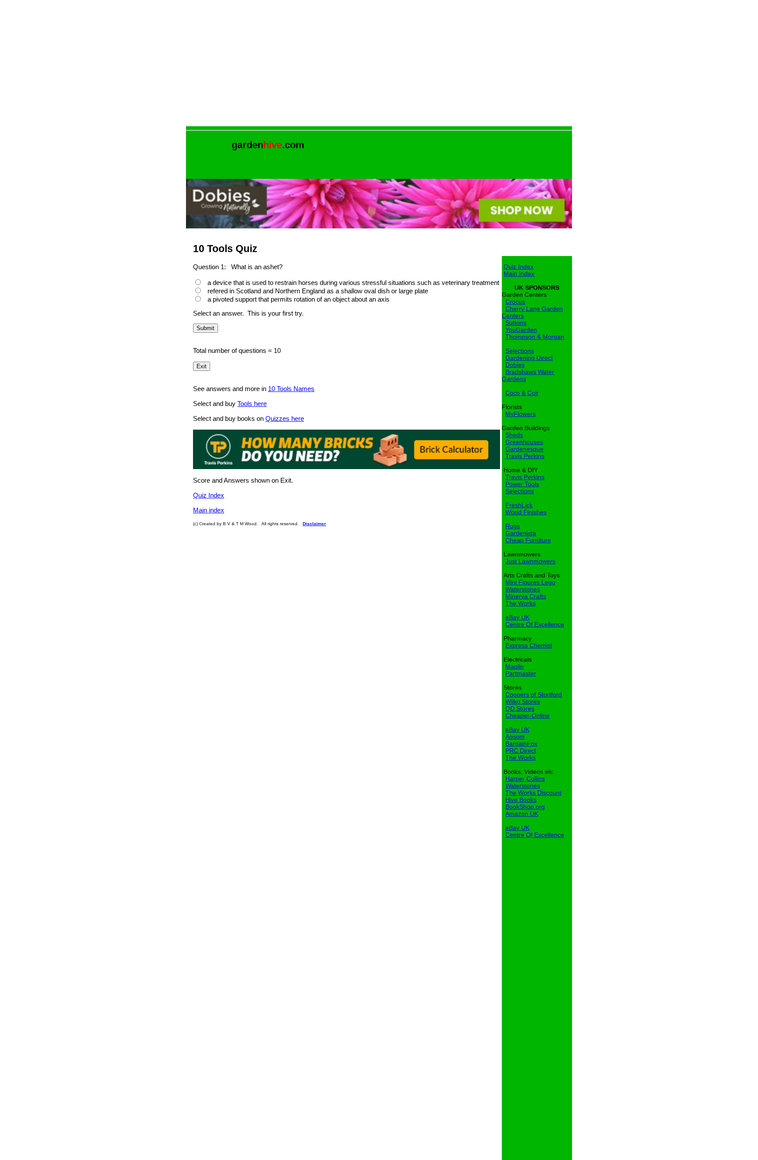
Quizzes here (284, 418)
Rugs (512, 526)
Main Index (519, 273)
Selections (519, 350)
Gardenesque (524, 448)
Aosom (515, 736)
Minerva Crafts (525, 596)
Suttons (515, 322)
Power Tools (522, 483)
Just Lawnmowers (530, 561)
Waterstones (522, 589)
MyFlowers (520, 413)
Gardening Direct (529, 357)
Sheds (514, 434)
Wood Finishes (526, 512)
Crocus (515, 301)
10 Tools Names (291, 388)
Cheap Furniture (528, 540)
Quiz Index (208, 495)
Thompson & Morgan (534, 336)
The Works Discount (533, 792)
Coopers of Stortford (533, 694)
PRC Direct (520, 750)
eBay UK (517, 617)
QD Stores (519, 708)
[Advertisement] (379, 65)
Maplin (514, 666)
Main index (208, 510)
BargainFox (521, 743)
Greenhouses (524, 441)
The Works (520, 603)
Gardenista (520, 533)
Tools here (252, 403)
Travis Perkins (524, 455)
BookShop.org (525, 806)
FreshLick (519, 505)
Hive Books (520, 799)
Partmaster (520, 673)
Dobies (515, 364)
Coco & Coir (522, 392)
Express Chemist (528, 645)
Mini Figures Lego (530, 582)
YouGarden (521, 329)
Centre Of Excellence (534, 624)
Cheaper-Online (527, 715)
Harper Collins (525, 778)
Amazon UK (521, 813)
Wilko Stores (522, 701)
